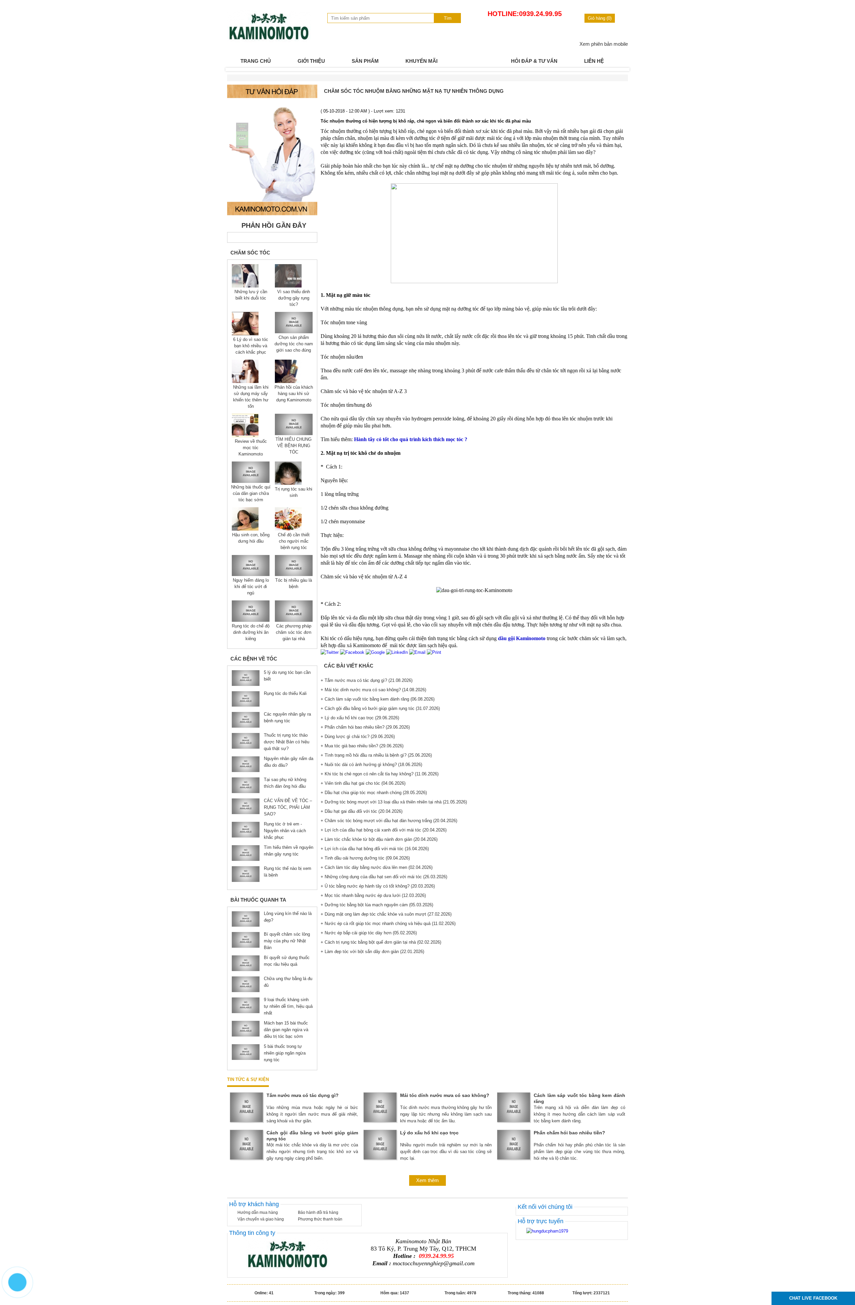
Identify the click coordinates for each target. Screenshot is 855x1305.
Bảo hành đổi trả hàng (318, 1212)
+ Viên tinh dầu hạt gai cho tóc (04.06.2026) (363, 783)
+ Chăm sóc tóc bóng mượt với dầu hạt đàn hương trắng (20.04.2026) (389, 820)
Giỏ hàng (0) (600, 18)
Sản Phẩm (365, 61)
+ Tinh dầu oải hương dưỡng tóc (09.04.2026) (365, 858)
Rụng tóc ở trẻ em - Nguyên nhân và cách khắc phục (285, 830)
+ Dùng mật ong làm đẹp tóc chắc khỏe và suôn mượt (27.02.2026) (386, 914)
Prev (235, 69)
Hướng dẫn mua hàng (257, 1212)
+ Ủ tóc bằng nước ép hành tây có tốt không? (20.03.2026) (378, 886)
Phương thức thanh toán (320, 1219)
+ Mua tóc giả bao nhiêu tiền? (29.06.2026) (362, 745)
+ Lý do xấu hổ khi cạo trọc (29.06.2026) (360, 717)
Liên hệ (594, 61)
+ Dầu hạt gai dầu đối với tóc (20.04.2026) (361, 811)
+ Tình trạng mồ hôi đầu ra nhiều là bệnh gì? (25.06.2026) (376, 755)
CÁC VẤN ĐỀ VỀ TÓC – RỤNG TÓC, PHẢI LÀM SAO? (288, 807)
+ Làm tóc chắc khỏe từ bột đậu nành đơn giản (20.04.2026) (379, 839)
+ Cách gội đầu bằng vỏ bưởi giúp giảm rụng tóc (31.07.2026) (380, 708)
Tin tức (474, 61)
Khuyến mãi (421, 61)
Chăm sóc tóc (250, 252)
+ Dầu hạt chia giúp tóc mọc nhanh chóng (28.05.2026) (374, 792)
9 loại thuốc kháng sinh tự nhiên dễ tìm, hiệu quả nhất (288, 1006)
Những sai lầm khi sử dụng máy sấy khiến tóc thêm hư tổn (251, 397)
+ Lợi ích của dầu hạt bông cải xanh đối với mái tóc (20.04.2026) (384, 829)
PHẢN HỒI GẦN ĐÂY (273, 225)
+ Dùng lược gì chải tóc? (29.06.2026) (358, 736)
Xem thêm (427, 1180)
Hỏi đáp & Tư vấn (534, 61)
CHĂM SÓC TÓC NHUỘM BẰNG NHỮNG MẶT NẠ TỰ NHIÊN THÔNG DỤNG (414, 91)
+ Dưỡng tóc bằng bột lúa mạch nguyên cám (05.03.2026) (377, 904)
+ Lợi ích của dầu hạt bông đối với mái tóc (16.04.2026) (375, 848)
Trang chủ (255, 61)
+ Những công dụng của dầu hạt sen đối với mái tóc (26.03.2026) (384, 876)
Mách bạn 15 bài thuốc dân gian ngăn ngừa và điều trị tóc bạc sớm (286, 1029)
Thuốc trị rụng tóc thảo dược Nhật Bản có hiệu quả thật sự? (286, 742)
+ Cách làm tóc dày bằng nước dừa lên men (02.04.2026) (377, 867)
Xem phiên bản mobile (603, 44)
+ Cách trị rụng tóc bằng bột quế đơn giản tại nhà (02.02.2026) (381, 942)
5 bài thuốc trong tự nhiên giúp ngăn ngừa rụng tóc (285, 1053)
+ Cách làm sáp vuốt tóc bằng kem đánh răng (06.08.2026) (378, 699)
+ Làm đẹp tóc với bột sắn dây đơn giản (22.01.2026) (372, 951)
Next (619, 69)
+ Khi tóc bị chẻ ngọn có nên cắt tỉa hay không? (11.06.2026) (380, 773)
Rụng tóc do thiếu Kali (285, 693)
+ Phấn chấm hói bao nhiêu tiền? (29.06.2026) (365, 727)
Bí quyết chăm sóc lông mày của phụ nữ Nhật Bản (287, 941)
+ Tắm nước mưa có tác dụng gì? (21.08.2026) (366, 680)
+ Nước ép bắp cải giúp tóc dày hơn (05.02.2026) (369, 932)
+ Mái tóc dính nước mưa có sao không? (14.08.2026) (373, 689)
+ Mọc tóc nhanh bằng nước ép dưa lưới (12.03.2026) (373, 895)
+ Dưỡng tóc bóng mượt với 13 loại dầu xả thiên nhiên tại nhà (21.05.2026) (394, 801)
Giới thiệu (311, 61)
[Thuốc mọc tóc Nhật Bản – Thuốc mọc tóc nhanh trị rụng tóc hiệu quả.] (269, 40)
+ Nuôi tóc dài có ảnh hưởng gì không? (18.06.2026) (371, 764)
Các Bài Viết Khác (348, 666)
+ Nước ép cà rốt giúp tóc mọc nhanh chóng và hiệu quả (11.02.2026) (388, 923)
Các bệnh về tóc (253, 659)
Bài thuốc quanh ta (258, 900)
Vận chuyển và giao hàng (260, 1219)
